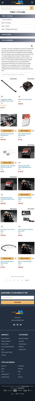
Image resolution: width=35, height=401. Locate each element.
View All (20, 377)
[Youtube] (20, 324)
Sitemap (3, 355)
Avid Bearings (22, 344)
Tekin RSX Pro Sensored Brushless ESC (7, 134)
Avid (19, 371)
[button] (32, 46)
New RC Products (23, 338)
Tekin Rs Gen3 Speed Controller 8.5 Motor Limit (7, 198)
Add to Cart (7, 130)
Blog (2, 349)
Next (26, 280)
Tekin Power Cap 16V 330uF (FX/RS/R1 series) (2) (8, 166)
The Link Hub (4, 344)
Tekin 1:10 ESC (5, 26)
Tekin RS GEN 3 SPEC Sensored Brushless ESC (24, 166)
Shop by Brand (5, 338)
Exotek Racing (5, 377)
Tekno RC (3, 366)
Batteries (21, 346)
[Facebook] (14, 324)
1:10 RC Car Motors (6, 19)
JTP (19, 374)
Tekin (2, 368)
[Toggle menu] (2, 2)
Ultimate (20, 368)
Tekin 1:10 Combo (6, 23)
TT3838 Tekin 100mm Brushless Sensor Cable (7, 100)
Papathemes (21, 388)
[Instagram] (17, 324)
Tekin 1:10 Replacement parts (9, 29)
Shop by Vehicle (5, 341)
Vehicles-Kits (22, 349)
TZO (2, 371)
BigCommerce (25, 386)
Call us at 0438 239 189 (17, 320)
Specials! (21, 341)
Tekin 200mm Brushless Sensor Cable (7, 262)
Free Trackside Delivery (7, 346)
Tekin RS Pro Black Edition (25, 99)
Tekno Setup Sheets (6, 352)
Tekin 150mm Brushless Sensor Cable (24, 134)
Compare (2, 96)
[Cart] (32, 2)
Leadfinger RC (5, 374)
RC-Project (21, 366)
